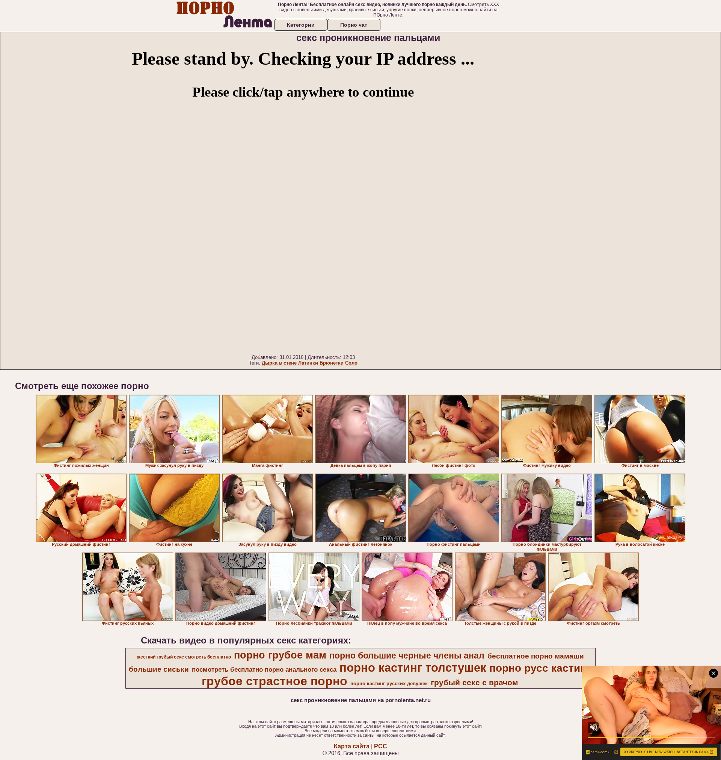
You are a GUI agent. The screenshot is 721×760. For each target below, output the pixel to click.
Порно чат (353, 25)
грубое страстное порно (274, 681)
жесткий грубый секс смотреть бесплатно (184, 657)
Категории (301, 25)
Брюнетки (332, 363)
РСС (380, 746)
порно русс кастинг (540, 668)
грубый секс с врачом (474, 682)
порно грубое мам (280, 655)
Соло (351, 363)
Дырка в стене (279, 363)
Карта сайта (352, 746)
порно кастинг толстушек (412, 667)
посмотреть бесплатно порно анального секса (264, 669)
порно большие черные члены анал (406, 655)
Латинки (308, 363)
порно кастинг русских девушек (389, 683)
